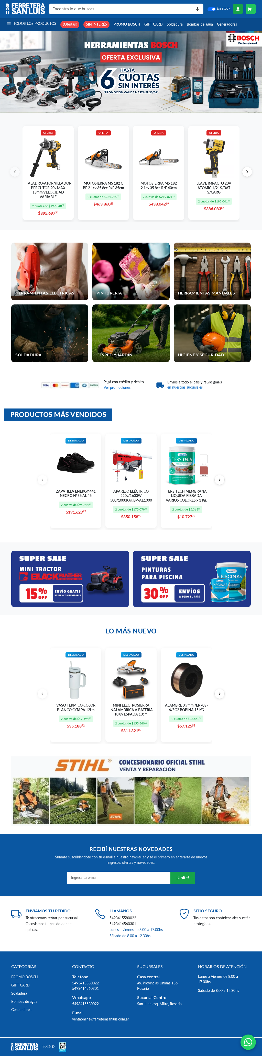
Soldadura (175, 24)
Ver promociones (117, 388)
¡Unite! (183, 878)
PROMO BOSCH (127, 24)
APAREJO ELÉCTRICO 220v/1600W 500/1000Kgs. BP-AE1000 (131, 496)
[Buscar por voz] (197, 9)
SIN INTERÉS (96, 24)
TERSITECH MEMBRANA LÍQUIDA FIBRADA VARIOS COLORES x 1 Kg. (186, 496)
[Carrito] (251, 9)
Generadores (227, 24)
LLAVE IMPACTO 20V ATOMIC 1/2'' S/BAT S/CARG (213, 188)
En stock (223, 8)
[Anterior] (15, 172)
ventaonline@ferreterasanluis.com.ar (100, 1019)
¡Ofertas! (70, 24)
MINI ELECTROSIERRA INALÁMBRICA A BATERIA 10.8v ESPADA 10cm (131, 710)
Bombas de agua (200, 24)
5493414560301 (123, 924)
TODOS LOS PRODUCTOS (34, 24)
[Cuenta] (238, 9)
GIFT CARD (153, 24)
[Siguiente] (247, 172)
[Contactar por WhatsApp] (248, 1042)
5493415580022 (123, 918)
